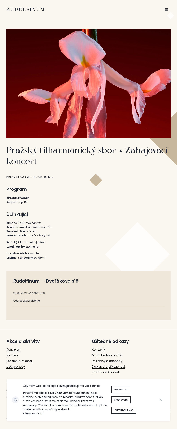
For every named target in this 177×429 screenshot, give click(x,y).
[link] (13, 349)
